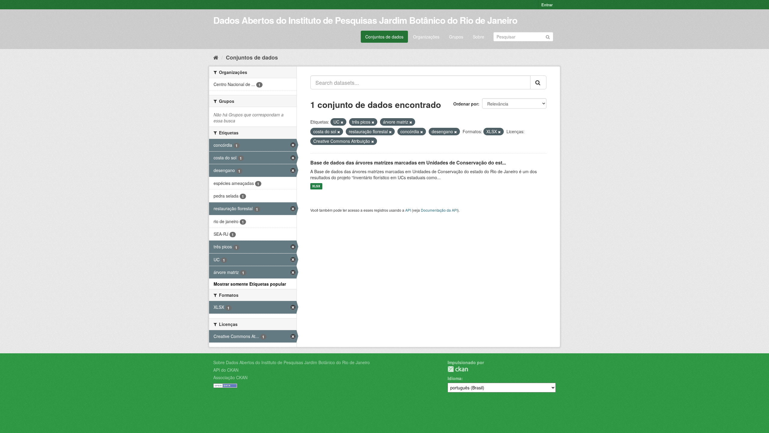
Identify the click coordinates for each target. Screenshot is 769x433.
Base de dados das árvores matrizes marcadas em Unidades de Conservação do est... (408, 162)
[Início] (215, 57)
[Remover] (342, 122)
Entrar (547, 5)
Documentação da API (439, 210)
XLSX (316, 186)
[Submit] (547, 36)
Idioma (454, 378)
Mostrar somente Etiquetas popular (250, 284)
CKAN (458, 369)
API (408, 210)
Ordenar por (465, 104)
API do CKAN (226, 370)
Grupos (456, 37)
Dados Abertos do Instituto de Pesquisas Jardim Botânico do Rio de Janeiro (365, 20)
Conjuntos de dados (384, 37)
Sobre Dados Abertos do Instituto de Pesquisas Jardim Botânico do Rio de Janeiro (291, 362)
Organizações (426, 37)
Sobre (478, 37)
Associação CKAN (230, 377)
